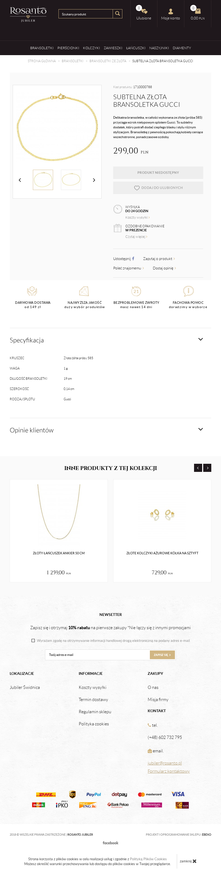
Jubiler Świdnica (25, 687)
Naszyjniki (159, 48)
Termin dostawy (93, 700)
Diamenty (182, 48)
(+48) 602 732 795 (165, 737)
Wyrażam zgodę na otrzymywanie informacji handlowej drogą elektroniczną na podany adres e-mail (113, 641)
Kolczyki (91, 48)
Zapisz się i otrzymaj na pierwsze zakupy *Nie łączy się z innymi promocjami (110, 627)
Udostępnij (122, 258)
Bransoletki (42, 48)
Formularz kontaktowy (169, 771)
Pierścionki (68, 48)
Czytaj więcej (135, 237)
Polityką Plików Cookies (148, 859)
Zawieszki (113, 48)
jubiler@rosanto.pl (165, 763)
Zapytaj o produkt (158, 258)
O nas (153, 687)
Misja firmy (158, 700)
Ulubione (143, 13)
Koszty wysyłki (137, 217)
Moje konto (170, 18)
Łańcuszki (136, 48)
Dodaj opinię (163, 268)
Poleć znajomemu (127, 268)
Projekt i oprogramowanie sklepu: (178, 834)
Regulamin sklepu (95, 712)
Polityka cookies (94, 724)
